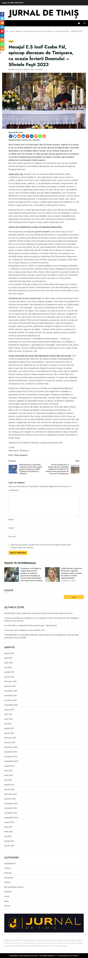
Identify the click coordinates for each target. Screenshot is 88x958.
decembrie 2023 (10, 803)
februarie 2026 (10, 681)
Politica (7, 882)
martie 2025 (9, 733)
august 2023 (9, 822)
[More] (44, 136)
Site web (12, 536)
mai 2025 (8, 724)
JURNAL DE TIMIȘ (44, 13)
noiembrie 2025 (10, 695)
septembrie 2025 (11, 705)
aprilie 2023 (9, 841)
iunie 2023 (8, 831)
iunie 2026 (8, 662)
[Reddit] (19, 136)
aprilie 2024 (9, 784)
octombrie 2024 (10, 756)
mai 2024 (8, 780)
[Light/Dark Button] (80, 23)
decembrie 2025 (10, 691)
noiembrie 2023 (10, 808)
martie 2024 (9, 789)
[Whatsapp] (40, 136)
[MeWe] (31, 136)
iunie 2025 (8, 719)
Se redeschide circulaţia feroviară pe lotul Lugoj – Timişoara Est (30, 625)
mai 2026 (8, 667)
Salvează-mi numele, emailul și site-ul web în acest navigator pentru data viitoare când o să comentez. (41, 546)
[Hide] (1, 53)
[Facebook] (11, 136)
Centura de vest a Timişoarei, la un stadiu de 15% (24, 630)
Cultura (7, 868)
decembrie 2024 (10, 747)
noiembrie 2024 (10, 752)
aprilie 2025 (9, 728)
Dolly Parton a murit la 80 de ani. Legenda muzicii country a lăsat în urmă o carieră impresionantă (52, 574)
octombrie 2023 (10, 813)
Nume (12, 519)
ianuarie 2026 (10, 686)
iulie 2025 (8, 714)
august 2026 (9, 653)
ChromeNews (63, 955)
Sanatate (7, 891)
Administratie (10, 863)
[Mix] (36, 136)
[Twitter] (15, 136)
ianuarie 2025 (10, 742)
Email (12, 528)
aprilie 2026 (9, 672)
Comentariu (14, 490)
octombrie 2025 (10, 700)
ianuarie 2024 (10, 799)
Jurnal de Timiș (15, 69)
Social (11, 41)
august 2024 (9, 766)
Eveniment (8, 877)
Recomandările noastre (13, 887)
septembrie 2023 (11, 817)
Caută (8, 590)
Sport (6, 901)
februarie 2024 (10, 794)
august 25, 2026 (69, 581)
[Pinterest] (27, 136)
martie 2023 (9, 845)
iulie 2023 (8, 827)
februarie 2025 (10, 738)
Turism (7, 906)
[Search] (84, 23)
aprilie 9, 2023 (29, 69)
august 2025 (9, 709)
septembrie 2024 (11, 761)
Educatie (7, 873)
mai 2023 (8, 836)
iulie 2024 (8, 770)
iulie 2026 (8, 658)
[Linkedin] (23, 136)
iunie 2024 (8, 775)
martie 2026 (9, 677)
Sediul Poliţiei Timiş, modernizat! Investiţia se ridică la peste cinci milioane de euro (38, 613)
